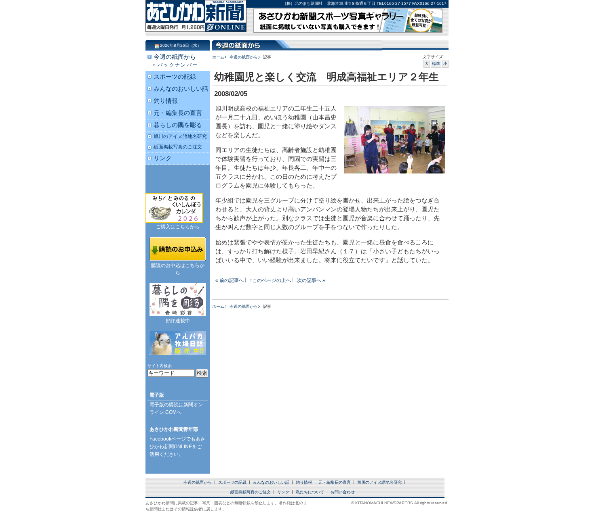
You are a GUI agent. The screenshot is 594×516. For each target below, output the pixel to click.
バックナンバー (178, 64)
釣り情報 (166, 101)
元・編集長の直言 (178, 113)
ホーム (218, 57)
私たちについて (310, 492)
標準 (436, 63)
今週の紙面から (244, 57)
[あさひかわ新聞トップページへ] (195, 24)
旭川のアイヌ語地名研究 (180, 136)
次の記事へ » (311, 280)
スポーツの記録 (175, 76)
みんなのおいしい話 (181, 89)
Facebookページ (168, 439)
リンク (163, 158)
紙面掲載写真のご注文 (178, 146)
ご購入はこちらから (178, 227)
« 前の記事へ (229, 280)
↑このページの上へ (270, 280)
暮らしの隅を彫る (178, 125)
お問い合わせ (343, 492)
